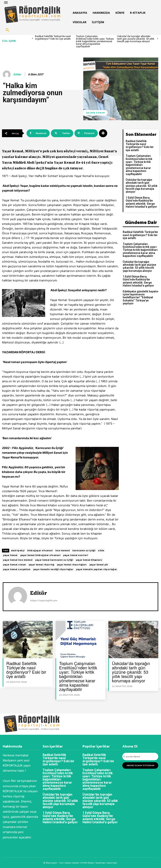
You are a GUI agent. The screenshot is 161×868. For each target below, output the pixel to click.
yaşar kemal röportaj (41, 564)
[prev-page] (32, 38)
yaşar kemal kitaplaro (89, 560)
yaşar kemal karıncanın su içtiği (54, 560)
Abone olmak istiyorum (140, 765)
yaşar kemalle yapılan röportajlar (96, 569)
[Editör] (7, 74)
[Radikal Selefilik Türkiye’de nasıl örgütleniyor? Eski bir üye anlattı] (28, 639)
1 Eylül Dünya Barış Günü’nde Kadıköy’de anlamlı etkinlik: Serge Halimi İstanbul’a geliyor (141, 202)
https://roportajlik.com (43, 600)
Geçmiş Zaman (95, 112)
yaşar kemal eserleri (75, 555)
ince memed (62, 550)
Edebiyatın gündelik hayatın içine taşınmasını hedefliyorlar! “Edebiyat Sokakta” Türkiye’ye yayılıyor (140, 297)
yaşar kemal (10, 555)
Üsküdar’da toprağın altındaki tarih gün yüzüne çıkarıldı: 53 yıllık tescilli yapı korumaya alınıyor (135, 39)
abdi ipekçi (18, 550)
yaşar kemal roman (14, 564)
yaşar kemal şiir (98, 564)
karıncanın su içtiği (83, 550)
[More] (103, 133)
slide (101, 550)
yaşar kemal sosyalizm (16, 569)
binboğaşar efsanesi (40, 550)
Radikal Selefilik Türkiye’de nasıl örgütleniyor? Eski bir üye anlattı (53, 37)
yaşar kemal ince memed (17, 560)
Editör (17, 74)
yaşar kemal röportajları (72, 564)
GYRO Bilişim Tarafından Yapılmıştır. (99, 862)
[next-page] (157, 38)
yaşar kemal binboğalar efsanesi (40, 555)
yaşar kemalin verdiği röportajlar (53, 569)
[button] (7, 30)
